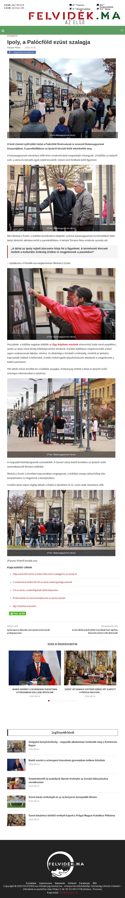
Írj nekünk (31, 883)
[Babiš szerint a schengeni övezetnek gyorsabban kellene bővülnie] (35, 668)
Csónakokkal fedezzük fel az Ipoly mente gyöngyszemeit (42, 581)
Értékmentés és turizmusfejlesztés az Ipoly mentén (39, 597)
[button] (12, 677)
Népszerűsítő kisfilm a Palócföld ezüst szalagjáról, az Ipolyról (45, 573)
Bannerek (60, 883)
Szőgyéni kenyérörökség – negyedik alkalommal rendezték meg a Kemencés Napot (73, 744)
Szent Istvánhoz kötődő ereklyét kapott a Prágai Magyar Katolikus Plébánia (72, 815)
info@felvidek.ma (68, 892)
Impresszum (45, 883)
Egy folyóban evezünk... (25, 605)
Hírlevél (72, 883)
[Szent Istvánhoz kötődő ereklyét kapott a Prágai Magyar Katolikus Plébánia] (90, 668)
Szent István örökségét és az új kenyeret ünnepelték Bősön (63, 797)
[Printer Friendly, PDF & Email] (17, 613)
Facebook (84, 883)
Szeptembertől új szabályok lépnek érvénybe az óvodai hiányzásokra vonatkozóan (68, 780)
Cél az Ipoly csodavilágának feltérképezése (35, 590)
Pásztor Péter (13, 47)
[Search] (121, 30)
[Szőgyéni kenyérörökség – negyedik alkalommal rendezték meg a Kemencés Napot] (16, 746)
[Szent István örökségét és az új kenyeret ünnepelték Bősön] (16, 802)
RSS (95, 883)
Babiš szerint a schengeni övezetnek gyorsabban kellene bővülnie (67, 760)
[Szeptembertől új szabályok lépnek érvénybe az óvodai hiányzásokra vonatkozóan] (16, 783)
